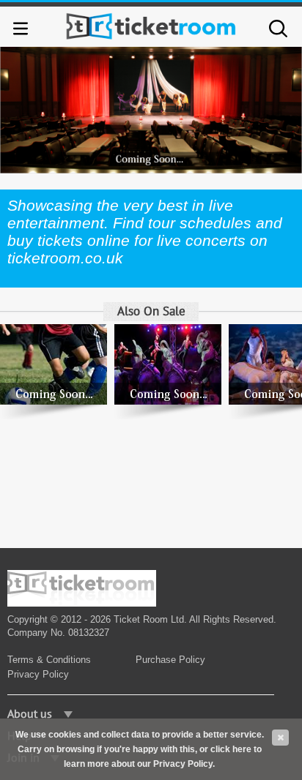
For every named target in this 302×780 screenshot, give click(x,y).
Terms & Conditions (49, 659)
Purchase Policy (170, 659)
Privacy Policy (38, 674)
